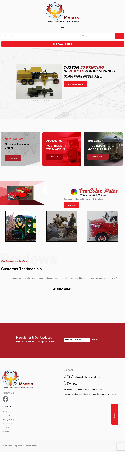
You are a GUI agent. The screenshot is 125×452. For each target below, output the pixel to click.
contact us (89, 389)
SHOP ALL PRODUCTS (75, 84)
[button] (18, 81)
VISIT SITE (71, 205)
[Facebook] (5, 399)
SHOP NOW (13, 158)
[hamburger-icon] (62, 28)
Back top (115, 416)
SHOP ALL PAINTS (98, 156)
